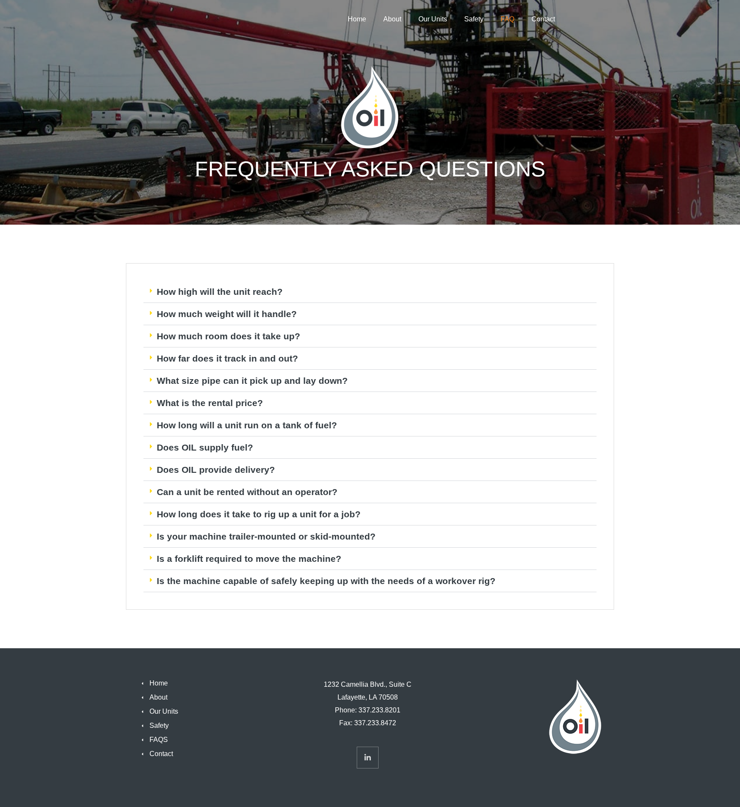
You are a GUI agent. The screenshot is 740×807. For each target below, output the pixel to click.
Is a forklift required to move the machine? (250, 559)
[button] (370, 292)
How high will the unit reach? (221, 292)
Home (357, 19)
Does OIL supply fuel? (206, 447)
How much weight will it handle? (228, 314)
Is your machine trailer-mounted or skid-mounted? (269, 536)
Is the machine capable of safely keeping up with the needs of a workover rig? (327, 581)
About (392, 19)
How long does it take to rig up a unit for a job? (259, 514)
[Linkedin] (368, 757)
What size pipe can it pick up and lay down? (252, 381)
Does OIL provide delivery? (217, 470)
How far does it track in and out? (227, 358)
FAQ (507, 19)
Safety (473, 19)
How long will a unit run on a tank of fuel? (247, 425)
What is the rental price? (211, 403)
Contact (543, 19)
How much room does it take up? (228, 336)
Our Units (432, 19)
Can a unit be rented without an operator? (248, 492)
